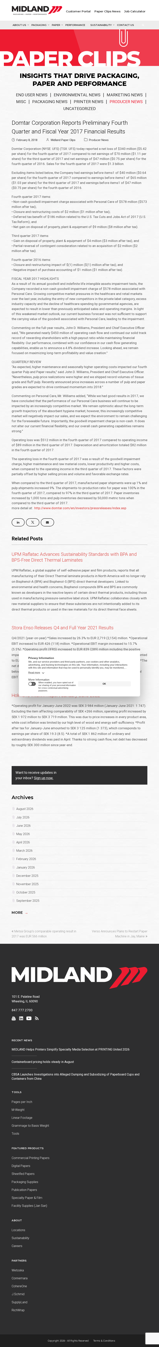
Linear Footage (22, 1118)
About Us (19, 25)
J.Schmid (18, 1294)
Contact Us (125, 25)
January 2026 (25, 867)
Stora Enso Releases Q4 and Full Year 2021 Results (63, 627)
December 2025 (27, 876)
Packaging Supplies (25, 1182)
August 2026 (24, 809)
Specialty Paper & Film (27, 1198)
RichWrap (18, 1310)
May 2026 (23, 834)
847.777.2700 (22, 1010)
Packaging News (49, 101)
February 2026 (26, 859)
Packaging (39, 25)
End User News (32, 95)
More (20, 913)
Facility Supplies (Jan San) (29, 1206)
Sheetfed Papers (23, 1174)
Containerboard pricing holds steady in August (43, 1062)
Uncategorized (79, 108)
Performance (75, 25)
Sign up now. (43, 778)
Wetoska (18, 1270)
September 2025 (27, 901)
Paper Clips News (107, 11)
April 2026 (23, 842)
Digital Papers (21, 1166)
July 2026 (22, 817)
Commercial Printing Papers (30, 1158)
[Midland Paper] (37, 11)
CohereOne (19, 1286)
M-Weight (18, 1110)
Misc (21, 101)
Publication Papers (24, 1190)
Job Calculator (134, 11)
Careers (17, 1246)
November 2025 (27, 884)
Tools (15, 1133)
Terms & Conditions (104, 1340)
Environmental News (77, 95)
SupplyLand (19, 1302)
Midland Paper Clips (63, 140)
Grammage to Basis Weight (30, 1125)
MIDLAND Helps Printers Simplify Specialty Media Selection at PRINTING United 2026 (71, 1049)
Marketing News (125, 95)
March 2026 (24, 850)
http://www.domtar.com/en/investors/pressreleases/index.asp (80, 508)
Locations (18, 1230)
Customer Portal (78, 11)
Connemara (20, 1278)
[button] (18, 522)
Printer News (88, 101)
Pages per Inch (22, 1102)
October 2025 (25, 892)
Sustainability (101, 25)
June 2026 (23, 826)
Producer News (126, 101)
